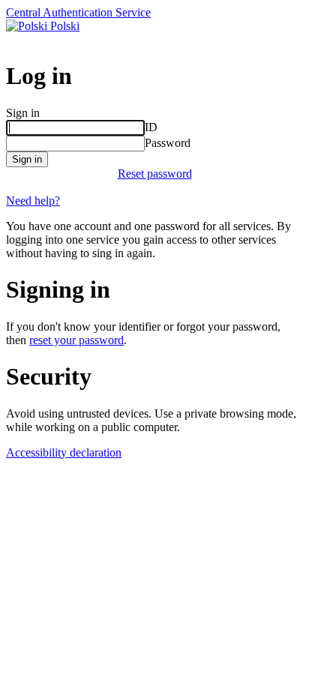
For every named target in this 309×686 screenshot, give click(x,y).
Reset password (155, 173)
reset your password (76, 340)
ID (151, 127)
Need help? (33, 200)
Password (167, 142)
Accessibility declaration (64, 452)
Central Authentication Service (78, 12)
